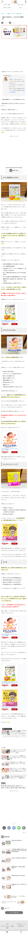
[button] (24, 828)
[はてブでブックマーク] (14, 828)
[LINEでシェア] (19, 828)
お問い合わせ (21, 926)
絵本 (25, 787)
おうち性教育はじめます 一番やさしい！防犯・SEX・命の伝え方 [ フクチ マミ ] (10, 321)
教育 (17, 787)
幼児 (9, 787)
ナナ (10, 77)
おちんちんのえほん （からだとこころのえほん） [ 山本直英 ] (10, 449)
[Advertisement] (14, 54)
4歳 (7, 785)
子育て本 (4, 787)
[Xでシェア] (4, 828)
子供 (14, 785)
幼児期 (4, 783)
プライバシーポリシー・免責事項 (7, 927)
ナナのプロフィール (20, 924)
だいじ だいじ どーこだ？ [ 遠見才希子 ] (9, 541)
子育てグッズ (20, 785)
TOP (7, 924)
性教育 (13, 787)
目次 (14, 170)
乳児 (10, 785)
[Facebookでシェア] (9, 828)
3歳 (3, 785)
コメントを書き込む (14, 912)
